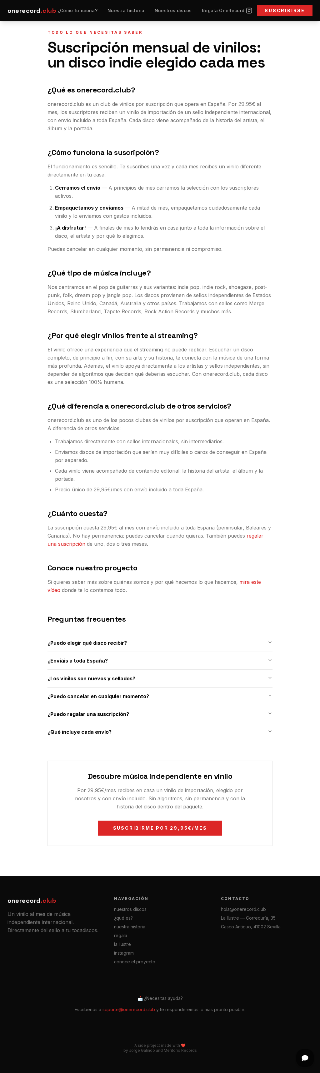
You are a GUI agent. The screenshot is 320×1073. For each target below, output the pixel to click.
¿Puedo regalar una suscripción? (88, 714)
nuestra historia (129, 926)
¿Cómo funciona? (78, 10)
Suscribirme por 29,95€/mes (160, 828)
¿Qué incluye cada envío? (80, 732)
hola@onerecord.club (243, 909)
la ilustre (122, 944)
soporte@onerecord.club (128, 1009)
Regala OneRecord (223, 10)
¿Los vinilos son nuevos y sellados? (91, 678)
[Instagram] (249, 10)
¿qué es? (123, 918)
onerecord (32, 11)
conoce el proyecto (134, 961)
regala (120, 935)
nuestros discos (130, 909)
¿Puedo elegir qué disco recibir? (87, 643)
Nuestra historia (126, 10)
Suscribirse (285, 10)
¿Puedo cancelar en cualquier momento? (98, 696)
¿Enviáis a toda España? (78, 661)
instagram (124, 953)
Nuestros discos (173, 10)
